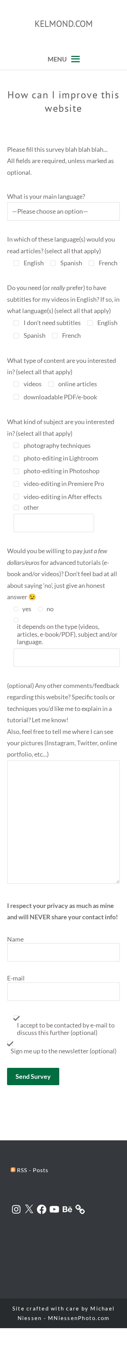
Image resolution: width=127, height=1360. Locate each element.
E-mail (16, 978)
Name (15, 939)
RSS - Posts (32, 1170)
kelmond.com (64, 23)
